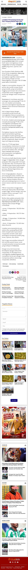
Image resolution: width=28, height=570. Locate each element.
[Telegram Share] (22, 24)
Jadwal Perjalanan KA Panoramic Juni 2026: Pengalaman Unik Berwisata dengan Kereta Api (20, 292)
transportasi (19, 65)
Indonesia (16, 246)
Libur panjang (12, 264)
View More (14, 400)
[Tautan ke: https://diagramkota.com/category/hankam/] (25, 445)
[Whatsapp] (25, 24)
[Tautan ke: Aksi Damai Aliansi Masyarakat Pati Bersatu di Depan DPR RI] (5, 552)
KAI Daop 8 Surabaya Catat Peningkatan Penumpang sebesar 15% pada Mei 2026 (7, 297)
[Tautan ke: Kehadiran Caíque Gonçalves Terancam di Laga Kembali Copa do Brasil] (14, 530)
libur (22, 59)
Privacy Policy (9, 568)
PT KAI (8, 75)
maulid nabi (20, 264)
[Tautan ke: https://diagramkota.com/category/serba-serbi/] (25, 521)
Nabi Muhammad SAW (9, 202)
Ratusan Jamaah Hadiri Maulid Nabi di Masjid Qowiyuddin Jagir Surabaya (19, 288)
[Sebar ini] (17, 24)
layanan (4, 106)
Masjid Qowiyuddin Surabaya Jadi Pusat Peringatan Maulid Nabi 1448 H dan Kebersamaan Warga (7, 288)
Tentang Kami (17, 566)
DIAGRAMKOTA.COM (8, 57)
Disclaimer (3, 568)
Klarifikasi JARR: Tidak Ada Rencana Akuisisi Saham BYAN (7, 395)
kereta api (13, 59)
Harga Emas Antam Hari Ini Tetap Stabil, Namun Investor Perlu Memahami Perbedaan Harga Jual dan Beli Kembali (20, 361)
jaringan (15, 117)
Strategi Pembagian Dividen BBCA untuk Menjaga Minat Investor (19, 349)
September (12, 160)
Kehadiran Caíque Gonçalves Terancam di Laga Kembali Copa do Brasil (13, 539)
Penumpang (5, 266)
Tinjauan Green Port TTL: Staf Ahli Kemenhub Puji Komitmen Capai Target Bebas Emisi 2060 (7, 349)
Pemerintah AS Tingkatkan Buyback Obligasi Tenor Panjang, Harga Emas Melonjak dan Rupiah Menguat (7, 383)
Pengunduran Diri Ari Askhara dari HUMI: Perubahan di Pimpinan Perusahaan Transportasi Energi (20, 383)
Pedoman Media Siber (17, 568)
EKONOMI (4, 24)
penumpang (6, 59)
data (19, 73)
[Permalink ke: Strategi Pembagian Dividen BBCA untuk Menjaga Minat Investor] (20, 344)
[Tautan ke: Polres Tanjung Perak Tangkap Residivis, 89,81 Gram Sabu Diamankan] (5, 514)
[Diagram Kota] (14, 1)
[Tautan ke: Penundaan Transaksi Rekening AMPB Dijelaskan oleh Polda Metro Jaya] (5, 469)
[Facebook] (10, 272)
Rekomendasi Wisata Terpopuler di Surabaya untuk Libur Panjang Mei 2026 (20, 297)
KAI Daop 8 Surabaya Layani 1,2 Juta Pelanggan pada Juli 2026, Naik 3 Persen (7, 292)
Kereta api (5, 264)
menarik (8, 151)
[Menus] (2, 1)
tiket (24, 80)
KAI (22, 71)
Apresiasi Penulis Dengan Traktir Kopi (14, 52)
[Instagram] (15, 272)
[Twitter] (13, 272)
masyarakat (5, 65)
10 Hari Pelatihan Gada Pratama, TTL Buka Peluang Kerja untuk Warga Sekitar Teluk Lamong (19, 372)
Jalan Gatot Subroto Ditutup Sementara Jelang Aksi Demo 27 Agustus (17, 544)
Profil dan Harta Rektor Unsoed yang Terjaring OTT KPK (16, 506)
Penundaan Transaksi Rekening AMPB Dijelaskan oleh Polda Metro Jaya (17, 468)
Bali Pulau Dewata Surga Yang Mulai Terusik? (7, 277)
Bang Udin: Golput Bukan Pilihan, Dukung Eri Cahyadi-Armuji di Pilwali (20, 278)
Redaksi (22, 566)
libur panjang (15, 200)
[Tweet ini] (20, 24)
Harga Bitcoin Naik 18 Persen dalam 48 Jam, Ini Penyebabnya (7, 361)
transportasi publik (14, 127)
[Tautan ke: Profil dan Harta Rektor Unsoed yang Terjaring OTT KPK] (5, 507)
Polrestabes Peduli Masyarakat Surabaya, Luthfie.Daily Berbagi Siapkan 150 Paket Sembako (12, 464)
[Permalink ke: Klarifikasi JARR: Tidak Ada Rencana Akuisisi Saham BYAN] (8, 390)
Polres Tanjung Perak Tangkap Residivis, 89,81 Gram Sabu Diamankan (17, 513)
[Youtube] (18, 272)
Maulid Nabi (11, 61)
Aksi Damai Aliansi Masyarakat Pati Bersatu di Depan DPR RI (16, 550)
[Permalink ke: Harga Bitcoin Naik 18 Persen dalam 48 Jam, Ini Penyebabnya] (8, 355)
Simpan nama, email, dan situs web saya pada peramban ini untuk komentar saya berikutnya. (13, 329)
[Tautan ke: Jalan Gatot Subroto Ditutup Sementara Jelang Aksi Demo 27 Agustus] (5, 545)
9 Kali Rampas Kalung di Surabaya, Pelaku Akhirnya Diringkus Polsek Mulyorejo (13, 502)
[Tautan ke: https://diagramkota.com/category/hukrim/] (25, 483)
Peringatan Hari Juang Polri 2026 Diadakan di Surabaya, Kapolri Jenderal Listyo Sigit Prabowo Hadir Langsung (17, 475)
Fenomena (5, 99)
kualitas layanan (16, 254)
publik (4, 66)
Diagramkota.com (9, 566)
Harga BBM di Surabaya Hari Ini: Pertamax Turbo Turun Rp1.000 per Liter (7, 372)
